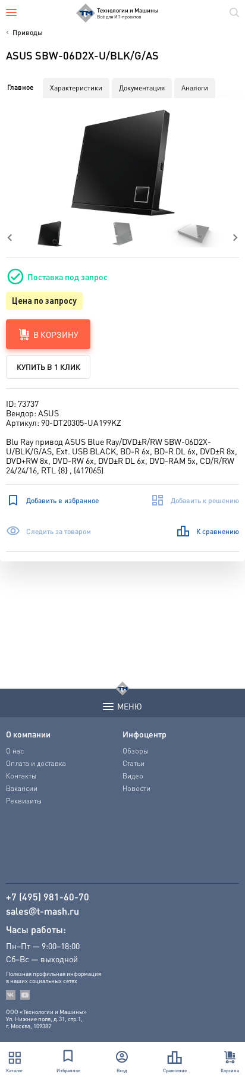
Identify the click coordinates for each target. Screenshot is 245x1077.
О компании (28, 734)
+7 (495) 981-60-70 (47, 897)
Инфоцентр (144, 734)
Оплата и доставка (36, 763)
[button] (122, 162)
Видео (132, 775)
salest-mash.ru (42, 911)
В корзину (55, 334)
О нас (15, 750)
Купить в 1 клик (48, 367)
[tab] (20, 87)
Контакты (21, 775)
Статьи (133, 763)
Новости (136, 788)
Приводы (27, 32)
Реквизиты (24, 800)
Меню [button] (129, 706)
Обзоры (135, 750)
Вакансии (21, 788)
